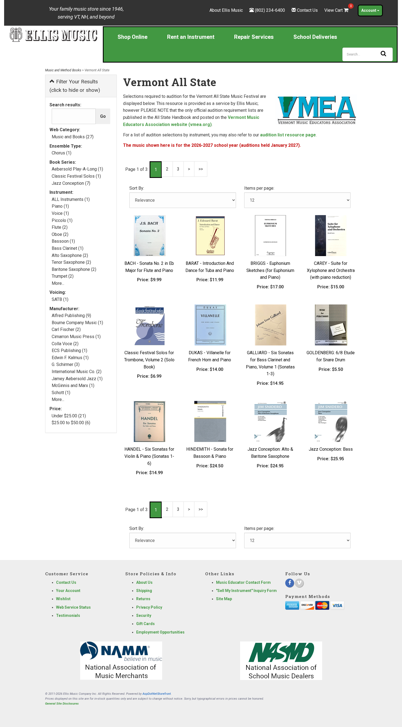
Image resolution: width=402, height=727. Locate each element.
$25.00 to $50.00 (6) (71, 422)
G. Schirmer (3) (66, 364)
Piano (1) (60, 206)
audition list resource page (288, 134)
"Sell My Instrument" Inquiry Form (246, 590)
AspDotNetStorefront (156, 694)
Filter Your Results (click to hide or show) (74, 85)
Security (143, 615)
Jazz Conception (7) (71, 183)
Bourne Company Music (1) (77, 322)
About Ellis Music (226, 10)
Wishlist (63, 599)
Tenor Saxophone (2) (71, 262)
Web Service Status (73, 607)
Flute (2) (60, 227)
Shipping (144, 590)
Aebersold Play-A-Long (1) (77, 169)
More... (58, 283)
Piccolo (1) (62, 220)
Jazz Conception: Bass (331, 449)
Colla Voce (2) (65, 343)
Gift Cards (145, 624)
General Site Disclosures (62, 703)
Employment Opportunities (160, 632)
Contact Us (307, 10)
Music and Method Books (63, 70)
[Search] (383, 53)
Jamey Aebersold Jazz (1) (77, 378)
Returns (143, 599)
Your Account (68, 590)
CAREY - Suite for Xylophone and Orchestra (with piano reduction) (331, 270)
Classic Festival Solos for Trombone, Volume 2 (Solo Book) (149, 359)
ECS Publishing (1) (69, 350)
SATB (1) (60, 299)
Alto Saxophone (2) (70, 255)
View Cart (336, 10)
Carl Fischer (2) (66, 329)
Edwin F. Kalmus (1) (70, 357)
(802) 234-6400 (270, 10)
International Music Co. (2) (76, 371)
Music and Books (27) (73, 136)
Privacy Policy (149, 607)
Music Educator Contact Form (243, 582)
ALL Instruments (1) (71, 199)
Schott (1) (61, 392)
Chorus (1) (61, 153)
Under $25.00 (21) (69, 415)
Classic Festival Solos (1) (76, 176)
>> (201, 169)
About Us (144, 582)
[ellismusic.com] (53, 34)
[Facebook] (289, 583)
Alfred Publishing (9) (71, 315)
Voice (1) (60, 213)
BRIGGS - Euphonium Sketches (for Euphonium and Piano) (270, 270)
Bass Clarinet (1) (67, 248)
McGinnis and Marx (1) (73, 385)
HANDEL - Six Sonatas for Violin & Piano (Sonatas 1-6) (149, 456)
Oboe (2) (60, 234)
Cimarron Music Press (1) (76, 336)
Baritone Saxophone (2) (74, 269)
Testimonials (68, 615)
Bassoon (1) (63, 241)
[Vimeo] (299, 583)
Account (369, 10)
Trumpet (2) (63, 276)
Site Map (224, 599)
